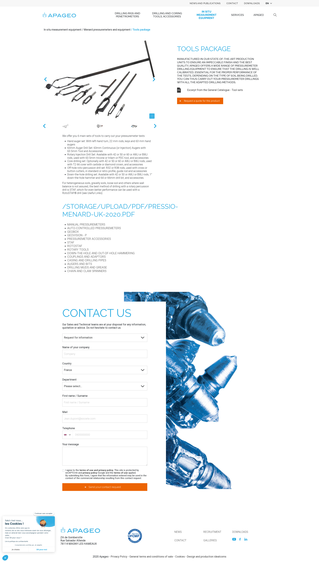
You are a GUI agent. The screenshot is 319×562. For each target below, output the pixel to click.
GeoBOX (73, 231)
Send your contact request (105, 487)
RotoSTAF (74, 246)
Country (66, 363)
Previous (45, 79)
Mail (65, 412)
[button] (5, 558)
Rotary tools (78, 249)
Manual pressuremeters (86, 224)
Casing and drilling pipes (86, 260)
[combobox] (269, 3)
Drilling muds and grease (87, 267)
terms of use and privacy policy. (97, 470)
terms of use (121, 472)
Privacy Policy (119, 556)
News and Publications (205, 3)
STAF (70, 242)
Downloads (252, 3)
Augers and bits (79, 264)
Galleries (210, 540)
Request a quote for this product (202, 100)
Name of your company (75, 347)
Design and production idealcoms (206, 556)
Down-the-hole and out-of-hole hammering (101, 253)
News (178, 531)
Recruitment (212, 531)
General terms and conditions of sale (151, 556)
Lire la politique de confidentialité (16, 541)
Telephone (68, 428)
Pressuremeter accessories (89, 239)
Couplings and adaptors (86, 256)
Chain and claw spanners (86, 271)
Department (69, 379)
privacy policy (90, 472)
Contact (232, 3)
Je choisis (15, 549)
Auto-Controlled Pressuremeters (94, 228)
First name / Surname (75, 395)
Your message (70, 444)
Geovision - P (77, 235)
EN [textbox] (267, 3)
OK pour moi (41, 549)
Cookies (180, 556)
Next (154, 79)
